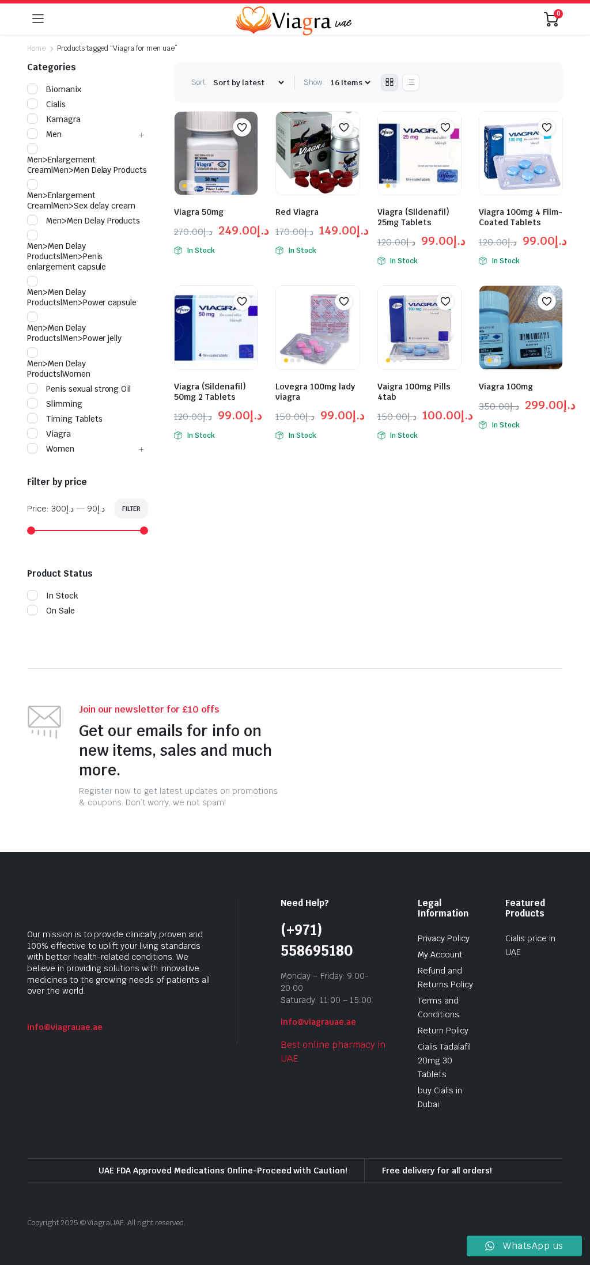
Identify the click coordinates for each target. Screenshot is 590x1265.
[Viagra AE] (293, 19)
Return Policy (443, 1030)
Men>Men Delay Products (93, 220)
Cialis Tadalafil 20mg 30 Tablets (444, 1060)
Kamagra (63, 119)
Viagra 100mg (506, 386)
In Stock (62, 595)
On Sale (60, 610)
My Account (440, 954)
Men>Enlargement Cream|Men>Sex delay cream (81, 200)
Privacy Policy (444, 938)
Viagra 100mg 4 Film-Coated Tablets (520, 217)
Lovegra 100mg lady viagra (315, 391)
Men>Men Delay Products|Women (58, 368)
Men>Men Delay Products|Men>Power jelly (74, 333)
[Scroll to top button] (571, 1213)
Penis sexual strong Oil (88, 389)
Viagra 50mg (199, 212)
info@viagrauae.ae (65, 1027)
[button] (242, 127)
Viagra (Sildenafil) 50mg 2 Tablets (210, 391)
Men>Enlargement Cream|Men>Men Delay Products (87, 164)
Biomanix (63, 89)
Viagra (58, 434)
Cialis (56, 104)
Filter (131, 509)
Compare (248, 150)
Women (60, 449)
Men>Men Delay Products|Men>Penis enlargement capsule (66, 256)
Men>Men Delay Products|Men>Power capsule (82, 297)
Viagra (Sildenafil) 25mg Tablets (413, 217)
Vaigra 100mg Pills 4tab (414, 391)
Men (54, 134)
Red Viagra (297, 212)
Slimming (64, 404)
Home (36, 48)
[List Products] (410, 82)
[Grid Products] (389, 82)
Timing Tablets (74, 419)
